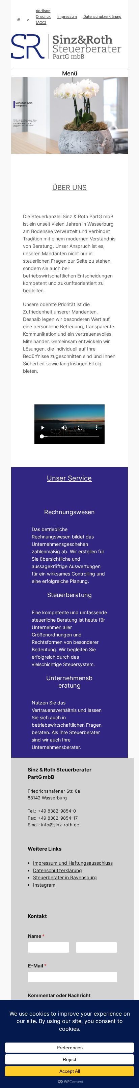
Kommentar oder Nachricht (59, 995)
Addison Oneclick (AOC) (43, 16)
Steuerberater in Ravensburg (65, 877)
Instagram (44, 885)
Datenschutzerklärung (102, 16)
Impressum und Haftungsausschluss (73, 863)
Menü (69, 73)
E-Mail (37, 965)
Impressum (67, 16)
